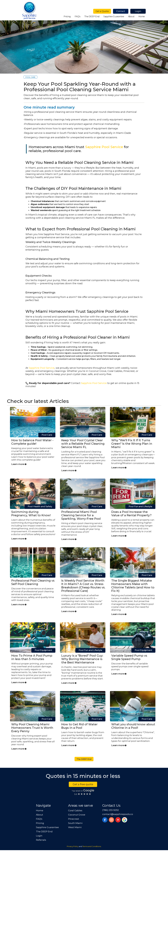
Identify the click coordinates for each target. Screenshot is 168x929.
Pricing (67, 16)
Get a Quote (102, 11)
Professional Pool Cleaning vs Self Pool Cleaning (32, 582)
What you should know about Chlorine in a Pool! (133, 726)
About (131, 16)
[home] (29, 10)
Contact (120, 11)
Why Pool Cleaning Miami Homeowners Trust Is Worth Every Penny (32, 728)
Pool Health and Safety (40, 506)
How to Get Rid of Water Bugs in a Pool (79, 726)
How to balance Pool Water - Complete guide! (32, 441)
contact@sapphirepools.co (117, 814)
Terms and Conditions (92, 846)
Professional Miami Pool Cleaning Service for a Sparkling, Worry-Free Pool (81, 515)
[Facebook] (104, 819)
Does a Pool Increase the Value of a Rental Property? (131, 513)
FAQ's (77, 16)
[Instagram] (111, 819)
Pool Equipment (43, 650)
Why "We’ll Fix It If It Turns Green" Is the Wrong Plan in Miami (131, 443)
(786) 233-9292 (110, 810)
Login (138, 11)
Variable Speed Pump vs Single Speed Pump (129, 657)
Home (141, 16)
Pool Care (30, 77)
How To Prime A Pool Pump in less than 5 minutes (31, 657)
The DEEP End (91, 16)
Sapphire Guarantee (113, 16)
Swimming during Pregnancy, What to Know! (31, 513)
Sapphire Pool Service (104, 147)
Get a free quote (83, 784)
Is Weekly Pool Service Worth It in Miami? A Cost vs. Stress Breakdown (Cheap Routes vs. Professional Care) (83, 586)
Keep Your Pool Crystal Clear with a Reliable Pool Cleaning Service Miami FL (82, 443)
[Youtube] (118, 819)
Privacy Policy (72, 846)
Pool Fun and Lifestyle (140, 506)
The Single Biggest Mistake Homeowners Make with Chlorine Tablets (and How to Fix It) (132, 586)
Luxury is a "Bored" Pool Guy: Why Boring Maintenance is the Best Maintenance (82, 659)
